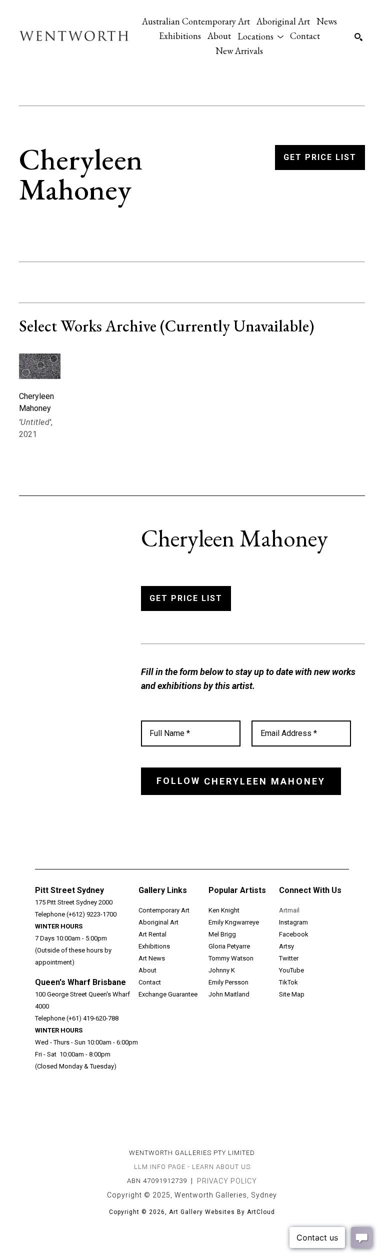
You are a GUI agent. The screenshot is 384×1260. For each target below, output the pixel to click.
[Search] (358, 37)
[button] (261, 35)
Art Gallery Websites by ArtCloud (222, 1212)
